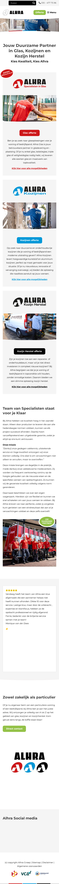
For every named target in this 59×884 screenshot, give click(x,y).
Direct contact (14, 728)
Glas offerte (29, 133)
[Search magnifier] (33, 3)
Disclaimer (47, 862)
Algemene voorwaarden (29, 866)
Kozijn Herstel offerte (29, 351)
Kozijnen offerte (29, 240)
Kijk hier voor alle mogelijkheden (29, 168)
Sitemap (36, 862)
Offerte (40, 12)
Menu (52, 12)
